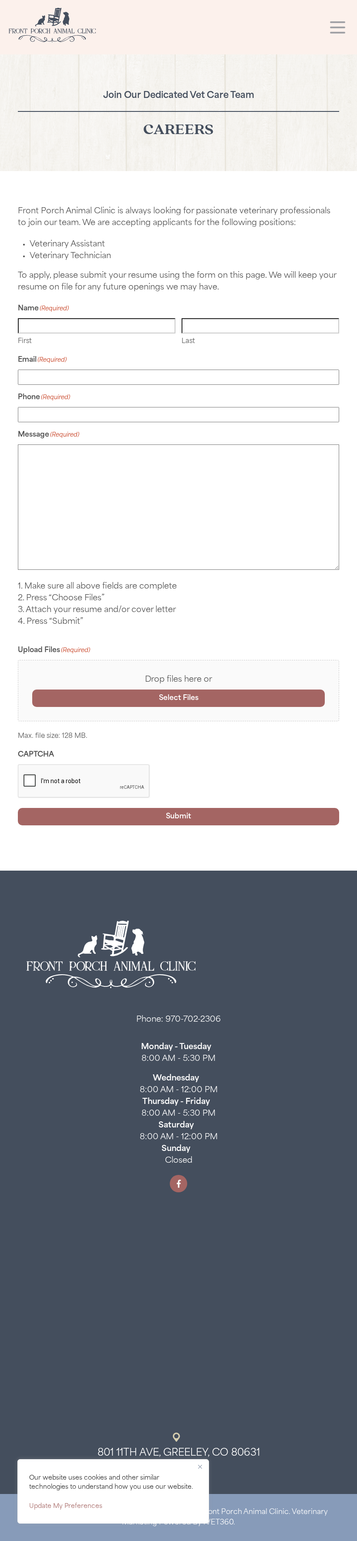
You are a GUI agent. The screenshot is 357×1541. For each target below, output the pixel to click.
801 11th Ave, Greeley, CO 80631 (179, 1453)
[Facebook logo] (178, 1183)
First (25, 341)
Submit (178, 816)
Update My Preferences (65, 1506)
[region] (113, 1491)
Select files (179, 698)
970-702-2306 (193, 1020)
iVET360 (218, 1522)
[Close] (200, 1466)
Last (188, 341)
